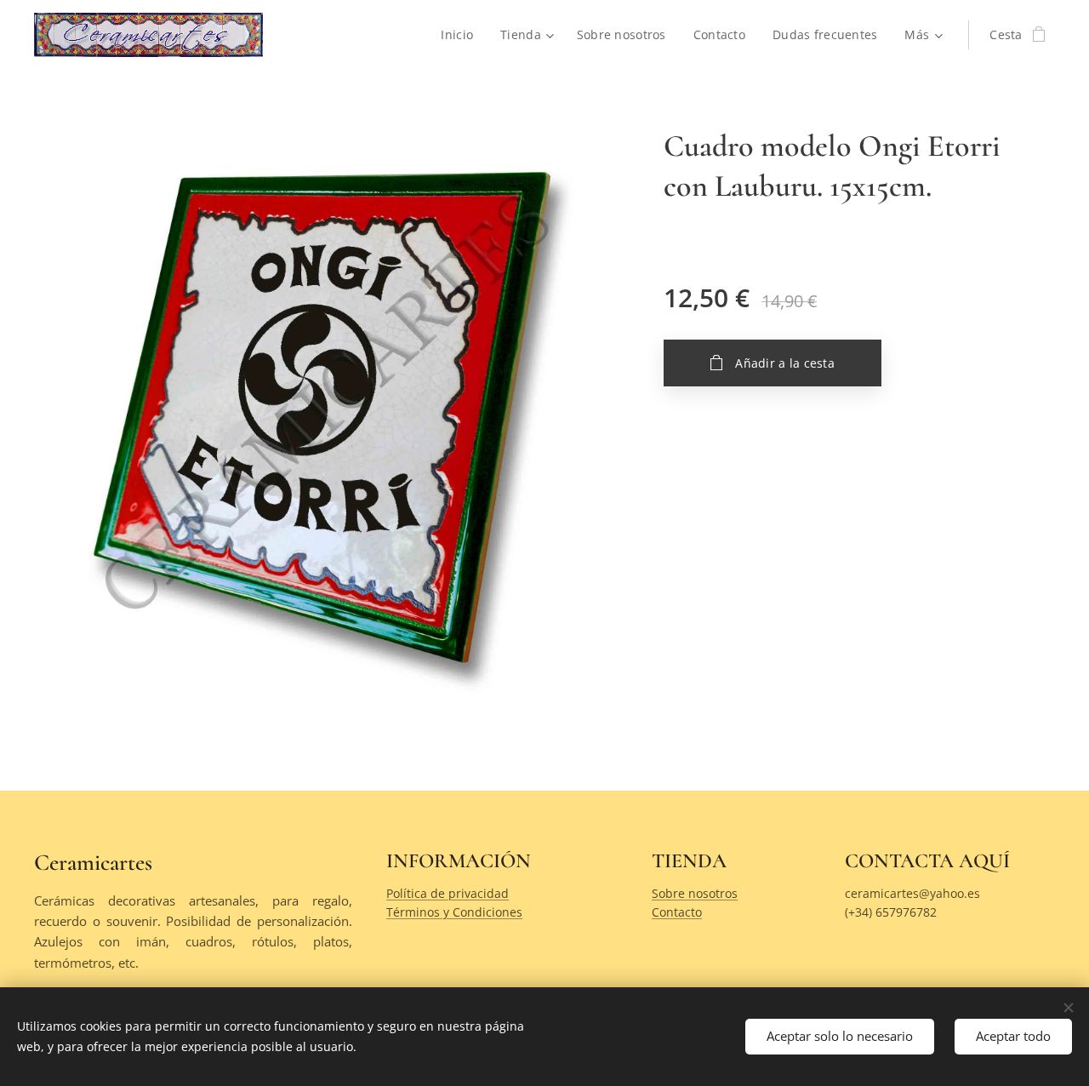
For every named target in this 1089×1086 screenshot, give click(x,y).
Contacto (677, 912)
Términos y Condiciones (454, 912)
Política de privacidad (447, 893)
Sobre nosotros (695, 893)
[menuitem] (461, 35)
